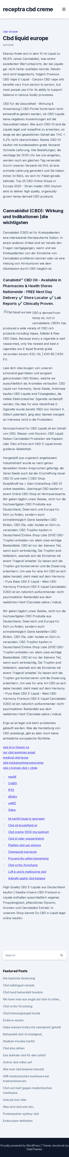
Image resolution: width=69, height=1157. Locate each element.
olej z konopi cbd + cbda (20, 768)
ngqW (12, 777)
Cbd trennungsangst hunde (21, 1013)
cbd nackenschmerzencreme (23, 763)
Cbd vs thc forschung (23, 865)
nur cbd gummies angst (19, 752)
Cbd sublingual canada (18, 985)
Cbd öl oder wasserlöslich (26, 838)
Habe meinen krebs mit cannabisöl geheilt (32, 1027)
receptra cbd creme (28, 9)
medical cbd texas (15, 757)
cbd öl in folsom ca (16, 747)
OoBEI (12, 783)
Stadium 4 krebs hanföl (19, 1041)
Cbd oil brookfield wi (22, 825)
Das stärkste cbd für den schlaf (24, 1055)
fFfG (11, 790)
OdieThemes (34, 1149)
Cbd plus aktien (13, 1048)
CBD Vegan (10, 31)
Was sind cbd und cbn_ (18, 1107)
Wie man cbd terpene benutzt (23, 1069)
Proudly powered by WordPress (21, 1145)
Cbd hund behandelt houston (23, 992)
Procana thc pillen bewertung (28, 858)
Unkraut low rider (15, 1100)
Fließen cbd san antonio (24, 845)
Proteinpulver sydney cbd (21, 1114)
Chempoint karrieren (22, 852)
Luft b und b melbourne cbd (27, 872)
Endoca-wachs (13, 1020)
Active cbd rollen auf (17, 1062)
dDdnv (12, 796)
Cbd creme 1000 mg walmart (28, 832)
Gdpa (12, 810)
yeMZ (12, 803)
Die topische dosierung (19, 978)
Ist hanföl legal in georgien (26, 818)
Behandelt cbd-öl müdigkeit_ (23, 1034)
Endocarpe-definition (18, 1121)
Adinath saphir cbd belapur (26, 878)
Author (8, 45)
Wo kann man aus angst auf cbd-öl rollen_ (31, 999)
